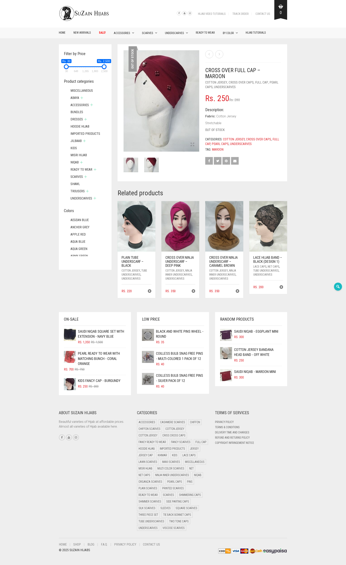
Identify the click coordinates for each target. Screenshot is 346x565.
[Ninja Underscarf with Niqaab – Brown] (219, 54)
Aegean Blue (79, 220)
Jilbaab (76, 141)
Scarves (147, 33)
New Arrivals (82, 32)
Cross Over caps (241, 82)
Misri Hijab (78, 155)
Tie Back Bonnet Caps (177, 514)
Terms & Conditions (227, 427)
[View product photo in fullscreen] (192, 145)
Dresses (76, 119)
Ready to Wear (205, 32)
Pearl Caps (220, 144)
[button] (149, 291)
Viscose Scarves (174, 528)
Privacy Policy (224, 422)
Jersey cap (146, 455)
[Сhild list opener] (81, 98)
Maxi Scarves (171, 461)
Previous (126, 96)
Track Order (240, 13)
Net (191, 468)
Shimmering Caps (190, 495)
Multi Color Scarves (170, 468)
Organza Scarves (150, 481)
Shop (77, 544)
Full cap (261, 82)
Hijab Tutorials (256, 32)
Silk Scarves (147, 508)
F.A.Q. (104, 544)
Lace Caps (260, 266)
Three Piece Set (148, 514)
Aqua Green (78, 249)
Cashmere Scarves (172, 422)
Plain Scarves (148, 488)
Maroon (217, 149)
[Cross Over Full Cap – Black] (209, 54)
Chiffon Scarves (149, 428)
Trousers (77, 191)
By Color (228, 33)
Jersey (194, 448)
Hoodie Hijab (79, 126)
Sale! (102, 32)
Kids (73, 148)
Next (197, 96)
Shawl (75, 184)
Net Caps (273, 266)
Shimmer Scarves (150, 501)
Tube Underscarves (266, 270)
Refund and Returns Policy (232, 437)
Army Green (79, 256)
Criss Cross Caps (173, 435)
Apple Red (78, 234)
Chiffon (195, 422)
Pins (189, 481)
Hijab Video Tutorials (212, 13)
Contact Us (262, 13)
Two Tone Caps (179, 521)
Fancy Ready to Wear (152, 442)
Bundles (76, 112)
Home (62, 32)
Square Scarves (186, 508)
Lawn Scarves (148, 461)
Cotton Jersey (216, 82)
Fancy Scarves (180, 442)
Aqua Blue (77, 242)
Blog (91, 544)
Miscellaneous (81, 91)
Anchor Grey (80, 227)
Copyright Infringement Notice (234, 442)
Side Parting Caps (177, 501)
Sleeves (165, 508)
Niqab (74, 162)
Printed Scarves (173, 488)
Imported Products (85, 134)
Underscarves (174, 33)
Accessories (122, 33)
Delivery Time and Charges (232, 432)
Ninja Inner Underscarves (172, 475)
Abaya (74, 98)
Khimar (162, 455)
